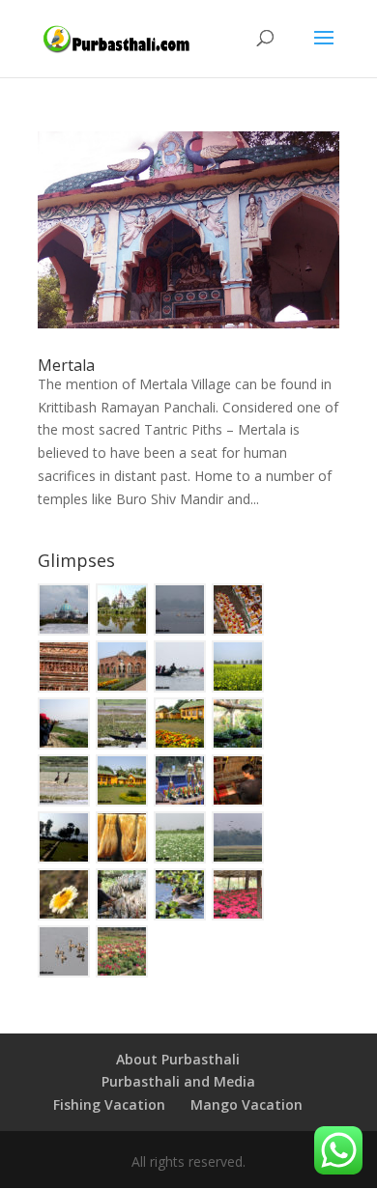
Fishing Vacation (109, 1104)
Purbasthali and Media (178, 1081)
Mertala (66, 365)
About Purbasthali (178, 1059)
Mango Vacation (246, 1104)
